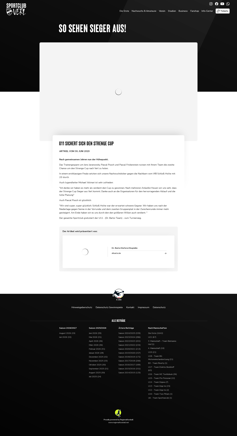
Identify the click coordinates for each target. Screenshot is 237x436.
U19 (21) (152, 352)
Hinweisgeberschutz (81, 307)
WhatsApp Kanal (228, 4)
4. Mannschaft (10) (156, 348)
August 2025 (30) (97, 372)
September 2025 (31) (98, 368)
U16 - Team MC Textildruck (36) (162, 374)
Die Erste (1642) (155, 333)
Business (183, 10)
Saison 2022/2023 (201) (129, 341)
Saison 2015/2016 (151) (129, 368)
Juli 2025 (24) (95, 376)
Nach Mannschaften (157, 328)
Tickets (224, 10)
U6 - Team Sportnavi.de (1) (160, 398)
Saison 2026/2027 (68, 328)
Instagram (211, 4)
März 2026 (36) (96, 345)
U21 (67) (152, 337)
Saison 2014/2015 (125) (129, 372)
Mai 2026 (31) (95, 337)
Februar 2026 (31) (97, 349)
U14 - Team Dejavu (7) (158, 382)
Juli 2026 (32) (65, 337)
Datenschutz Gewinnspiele (109, 307)
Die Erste (124, 10)
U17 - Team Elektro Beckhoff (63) (161, 369)
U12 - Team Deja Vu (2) (158, 390)
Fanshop (194, 10)
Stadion (172, 10)
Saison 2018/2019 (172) (129, 357)
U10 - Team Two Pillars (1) (160, 394)
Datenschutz (159, 307)
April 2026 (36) (96, 341)
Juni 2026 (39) (95, 333)
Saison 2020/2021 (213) (129, 349)
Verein (162, 10)
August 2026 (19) (67, 333)
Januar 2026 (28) (96, 353)
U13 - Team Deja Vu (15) (159, 386)
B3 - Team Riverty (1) (157, 363)
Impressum (143, 307)
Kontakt (130, 307)
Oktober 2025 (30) (97, 364)
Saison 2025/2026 (97, 328)
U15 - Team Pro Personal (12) (161, 378)
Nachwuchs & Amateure (144, 10)
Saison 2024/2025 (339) (129, 333)
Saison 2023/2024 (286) (129, 337)
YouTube (222, 4)
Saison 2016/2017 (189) (129, 364)
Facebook (216, 4)
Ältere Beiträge (126, 328)
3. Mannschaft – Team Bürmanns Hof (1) (162, 343)
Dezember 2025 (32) (98, 357)
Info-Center (207, 10)
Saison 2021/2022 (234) (129, 345)
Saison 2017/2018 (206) (129, 360)
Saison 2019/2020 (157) (129, 353)
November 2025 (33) (98, 360)
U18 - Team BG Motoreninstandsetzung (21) (160, 358)
